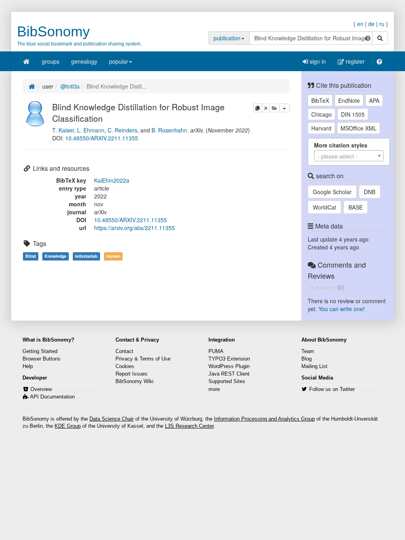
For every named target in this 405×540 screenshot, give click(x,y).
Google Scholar (332, 192)
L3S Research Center (189, 426)
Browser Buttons (42, 359)
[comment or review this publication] (322, 287)
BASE (355, 207)
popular (118, 61)
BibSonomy (53, 31)
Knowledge (55, 256)
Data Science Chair (111, 419)
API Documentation (52, 397)
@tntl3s (70, 86)
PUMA (215, 351)
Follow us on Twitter (332, 389)
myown (113, 256)
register (354, 61)
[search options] (368, 38)
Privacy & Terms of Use (142, 359)
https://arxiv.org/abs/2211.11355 (134, 228)
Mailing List (314, 366)
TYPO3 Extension (229, 359)
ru (381, 24)
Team (307, 351)
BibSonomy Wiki (134, 381)
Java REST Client (229, 374)
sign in (317, 61)
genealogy (84, 61)
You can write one (340, 309)
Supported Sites (226, 381)
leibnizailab (86, 256)
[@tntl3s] (35, 113)
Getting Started (40, 351)
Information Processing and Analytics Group (264, 419)
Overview (41, 389)
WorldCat (324, 207)
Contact (124, 351)
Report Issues (131, 374)
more (214, 389)
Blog (306, 359)
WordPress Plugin (229, 366)
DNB (369, 192)
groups (50, 61)
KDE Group (68, 426)
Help (28, 366)
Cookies (124, 366)
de (371, 24)
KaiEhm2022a (111, 180)
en (360, 24)
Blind (30, 256)
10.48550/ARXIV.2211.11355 (101, 138)
